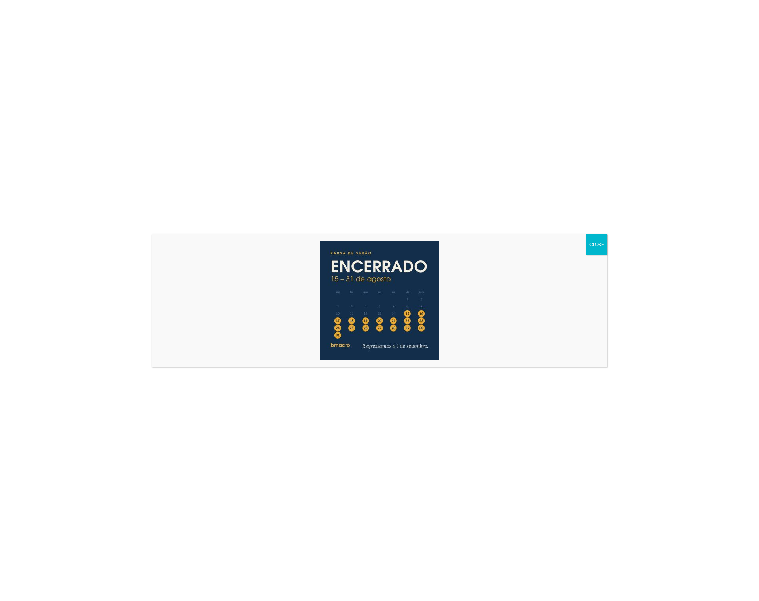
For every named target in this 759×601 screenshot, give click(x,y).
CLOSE (596, 244)
